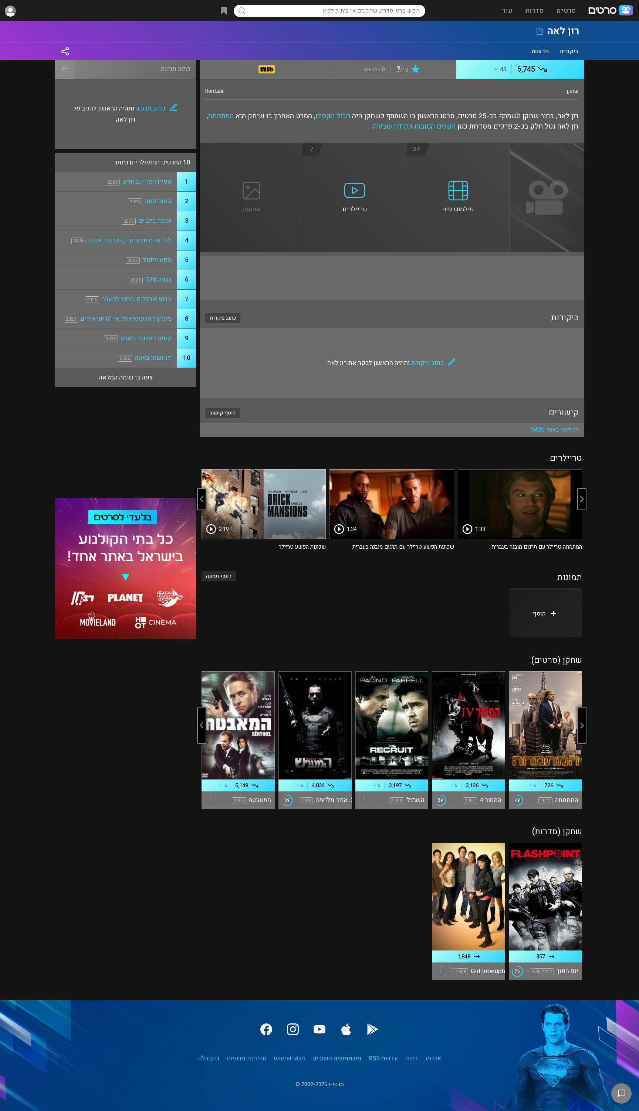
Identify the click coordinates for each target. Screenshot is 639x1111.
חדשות (540, 51)
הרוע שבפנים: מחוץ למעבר (136, 299)
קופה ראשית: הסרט (146, 338)
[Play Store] (372, 1029)
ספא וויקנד (156, 260)
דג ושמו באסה (153, 357)
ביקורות (569, 51)
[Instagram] (293, 1029)
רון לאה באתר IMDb (554, 429)
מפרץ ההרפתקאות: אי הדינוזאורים (126, 318)
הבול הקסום (332, 116)
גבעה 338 (158, 279)
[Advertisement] (392, 278)
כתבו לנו (208, 1058)
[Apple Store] (346, 1029)
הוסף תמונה (218, 576)
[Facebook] (266, 1029)
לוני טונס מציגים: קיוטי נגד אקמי (129, 240)
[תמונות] (251, 147)
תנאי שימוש (289, 1058)
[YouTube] (319, 1029)
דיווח (411, 1058)
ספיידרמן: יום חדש (146, 181)
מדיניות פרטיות (247, 1058)
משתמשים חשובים (336, 1058)
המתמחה (221, 116)
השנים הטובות (435, 126)
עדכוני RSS (383, 1058)
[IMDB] (266, 68)
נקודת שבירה (392, 126)
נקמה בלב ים (154, 220)
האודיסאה (158, 201)
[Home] (610, 11)
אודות (433, 1058)
